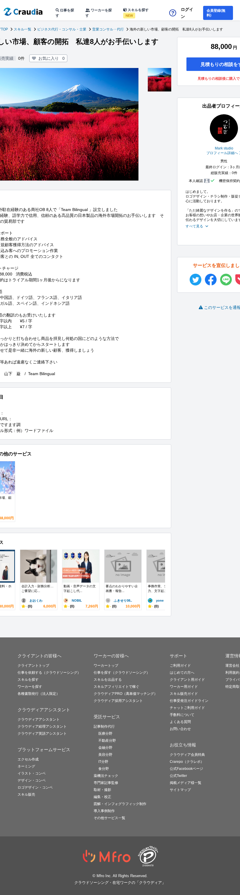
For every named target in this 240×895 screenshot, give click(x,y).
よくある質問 (180, 722)
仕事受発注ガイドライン (189, 701)
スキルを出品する (108, 680)
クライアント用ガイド (187, 680)
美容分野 (105, 755)
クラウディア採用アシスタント (118, 701)
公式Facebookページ (186, 769)
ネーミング (26, 766)
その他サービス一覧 (109, 818)
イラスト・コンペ (32, 773)
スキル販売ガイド (184, 694)
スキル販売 (26, 794)
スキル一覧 (22, 29)
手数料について (182, 715)
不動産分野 (107, 741)
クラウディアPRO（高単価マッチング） (125, 694)
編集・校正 (102, 797)
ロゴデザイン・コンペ (35, 787)
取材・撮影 (102, 790)
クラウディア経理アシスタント (42, 726)
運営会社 (232, 665)
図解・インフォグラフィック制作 (120, 804)
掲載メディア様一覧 (185, 783)
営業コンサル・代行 (108, 29)
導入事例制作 (104, 811)
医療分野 (105, 733)
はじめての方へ (182, 673)
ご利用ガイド (180, 665)
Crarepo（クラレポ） (187, 762)
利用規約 (232, 673)
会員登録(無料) (216, 12)
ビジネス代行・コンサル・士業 (61, 29)
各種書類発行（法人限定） (39, 694)
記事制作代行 (104, 726)
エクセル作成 (28, 759)
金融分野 (105, 748)
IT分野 (103, 762)
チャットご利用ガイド (187, 708)
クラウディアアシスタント (39, 719)
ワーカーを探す (98, 13)
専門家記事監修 (106, 783)
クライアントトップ (33, 665)
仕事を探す (65, 13)
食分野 (103, 769)
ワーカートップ (106, 665)
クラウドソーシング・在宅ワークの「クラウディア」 (120, 882)
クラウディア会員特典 (187, 755)
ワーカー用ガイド (184, 687)
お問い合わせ (180, 729)
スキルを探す (137, 12)
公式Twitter (178, 776)
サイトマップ (180, 790)
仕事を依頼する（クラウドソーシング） (49, 673)
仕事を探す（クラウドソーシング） (122, 673)
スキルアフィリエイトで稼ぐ (116, 687)
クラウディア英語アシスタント (42, 733)
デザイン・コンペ (32, 780)
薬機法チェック (106, 776)
